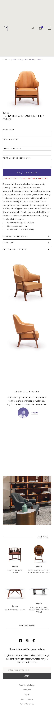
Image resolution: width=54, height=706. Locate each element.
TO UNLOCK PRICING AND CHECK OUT (25, 179)
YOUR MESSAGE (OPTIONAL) (16, 158)
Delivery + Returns (27, 699)
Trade (27, 695)
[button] (49, 28)
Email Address (10, 139)
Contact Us (27, 690)
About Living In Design (27, 685)
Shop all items (27, 625)
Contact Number (12, 149)
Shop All (7, 60)
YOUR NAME (8, 130)
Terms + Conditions (27, 704)
